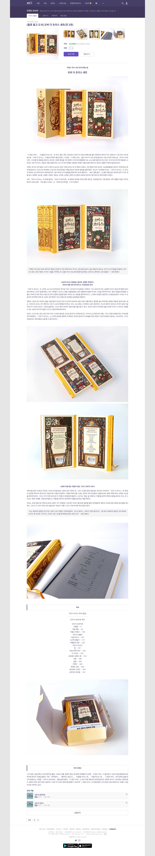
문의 (105, 834)
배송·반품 (63, 16)
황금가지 (72, 837)
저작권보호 (105, 829)
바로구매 (71, 54)
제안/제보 (72, 829)
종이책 (36, 22)
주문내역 (54, 16)
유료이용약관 (85, 829)
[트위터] (76, 840)
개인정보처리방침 (95, 829)
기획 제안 (65, 829)
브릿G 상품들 (32, 16)
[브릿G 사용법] (96, 3)
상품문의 (77, 813)
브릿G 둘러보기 (51, 829)
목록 (29, 820)
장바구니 (45, 16)
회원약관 (78, 829)
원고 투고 (58, 829)
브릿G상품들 (30, 22)
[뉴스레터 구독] (79, 840)
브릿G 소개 (42, 829)
